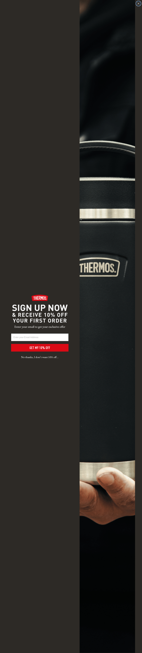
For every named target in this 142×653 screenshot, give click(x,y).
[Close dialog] (138, 3)
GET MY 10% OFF (40, 347)
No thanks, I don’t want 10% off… (40, 357)
